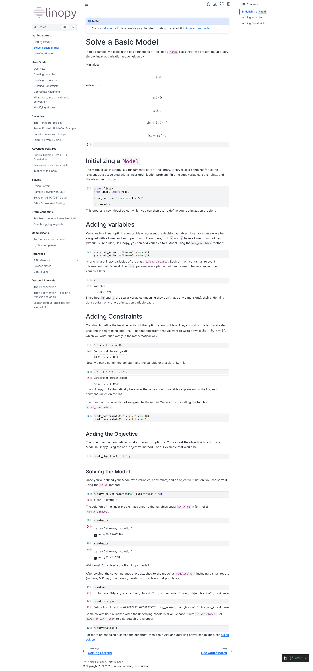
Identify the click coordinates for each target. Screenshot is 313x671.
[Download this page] (215, 4)
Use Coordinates (44, 53)
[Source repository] (208, 4)
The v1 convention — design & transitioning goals (52, 295)
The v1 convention (45, 286)
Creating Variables (45, 74)
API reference (42, 260)
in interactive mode (196, 28)
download (111, 28)
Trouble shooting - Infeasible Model (55, 218)
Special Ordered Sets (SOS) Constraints (50, 157)
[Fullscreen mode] (221, 4)
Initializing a (254, 11)
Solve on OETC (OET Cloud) (51, 197)
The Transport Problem (48, 122)
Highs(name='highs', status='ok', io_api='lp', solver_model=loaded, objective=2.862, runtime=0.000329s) (161, 593)
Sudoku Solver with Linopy (50, 134)
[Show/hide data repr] (95, 535)
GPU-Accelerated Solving (49, 203)
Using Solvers (42, 185)
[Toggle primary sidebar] (86, 4)
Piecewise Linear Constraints (51, 165)
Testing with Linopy (45, 170)
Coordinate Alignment (47, 91)
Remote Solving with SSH (49, 191)
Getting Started (43, 42)
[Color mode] (228, 4)
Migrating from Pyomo (47, 139)
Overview (39, 68)
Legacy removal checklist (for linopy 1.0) (52, 305)
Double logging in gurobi (48, 224)
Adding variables (252, 17)
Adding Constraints (254, 23)
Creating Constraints (46, 85)
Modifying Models (45, 107)
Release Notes (42, 265)
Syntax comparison (45, 245)
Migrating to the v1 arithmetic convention (51, 99)
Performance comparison (49, 239)
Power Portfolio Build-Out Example (55, 128)
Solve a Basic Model (46, 47)
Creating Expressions (47, 80)
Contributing (41, 271)
